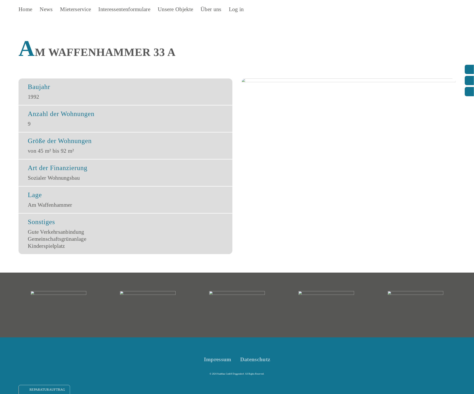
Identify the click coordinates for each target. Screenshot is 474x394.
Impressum (217, 359)
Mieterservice (75, 9)
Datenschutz (255, 359)
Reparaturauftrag (47, 389)
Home (25, 9)
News (46, 9)
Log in (236, 9)
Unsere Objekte (175, 9)
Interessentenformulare (124, 9)
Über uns (211, 9)
